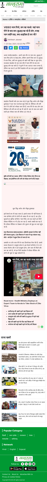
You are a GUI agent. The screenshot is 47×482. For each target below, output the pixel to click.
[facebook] (22, 464)
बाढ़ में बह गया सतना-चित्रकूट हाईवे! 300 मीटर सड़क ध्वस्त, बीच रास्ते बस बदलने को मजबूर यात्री (32, 416)
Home (5, 19)
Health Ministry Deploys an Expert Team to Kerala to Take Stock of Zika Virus (22, 303)
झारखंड (26, 16)
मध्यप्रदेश (32, 16)
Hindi (4, 449)
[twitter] (26, 464)
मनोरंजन (24, 11)
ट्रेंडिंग (33, 11)
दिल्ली (2, 16)
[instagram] (30, 464)
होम (5, 11)
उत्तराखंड (15, 16)
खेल (41, 11)
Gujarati (22, 449)
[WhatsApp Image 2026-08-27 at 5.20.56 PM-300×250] (23, 172)
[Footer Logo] (23, 458)
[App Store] (30, 469)
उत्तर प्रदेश (8, 16)
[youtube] (34, 464)
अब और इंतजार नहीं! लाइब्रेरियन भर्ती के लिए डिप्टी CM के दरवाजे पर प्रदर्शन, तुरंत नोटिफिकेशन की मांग (31, 345)
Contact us (6, 474)
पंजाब (45, 16)
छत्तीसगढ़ (39, 16)
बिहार (21, 16)
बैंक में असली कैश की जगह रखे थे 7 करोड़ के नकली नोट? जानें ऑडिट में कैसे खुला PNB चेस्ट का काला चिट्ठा (32, 380)
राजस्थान (23, 435)
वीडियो (24, 19)
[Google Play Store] (16, 469)
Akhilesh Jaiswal (15, 39)
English (13, 449)
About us (15, 474)
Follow (25, 48)
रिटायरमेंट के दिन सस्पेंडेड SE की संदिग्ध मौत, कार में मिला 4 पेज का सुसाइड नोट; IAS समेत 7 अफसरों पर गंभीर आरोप (32, 392)
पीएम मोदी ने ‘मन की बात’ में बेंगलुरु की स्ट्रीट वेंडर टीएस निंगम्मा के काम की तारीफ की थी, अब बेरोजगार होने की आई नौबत (31, 368)
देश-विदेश (14, 11)
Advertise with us (26, 474)
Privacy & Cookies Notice (11, 477)
